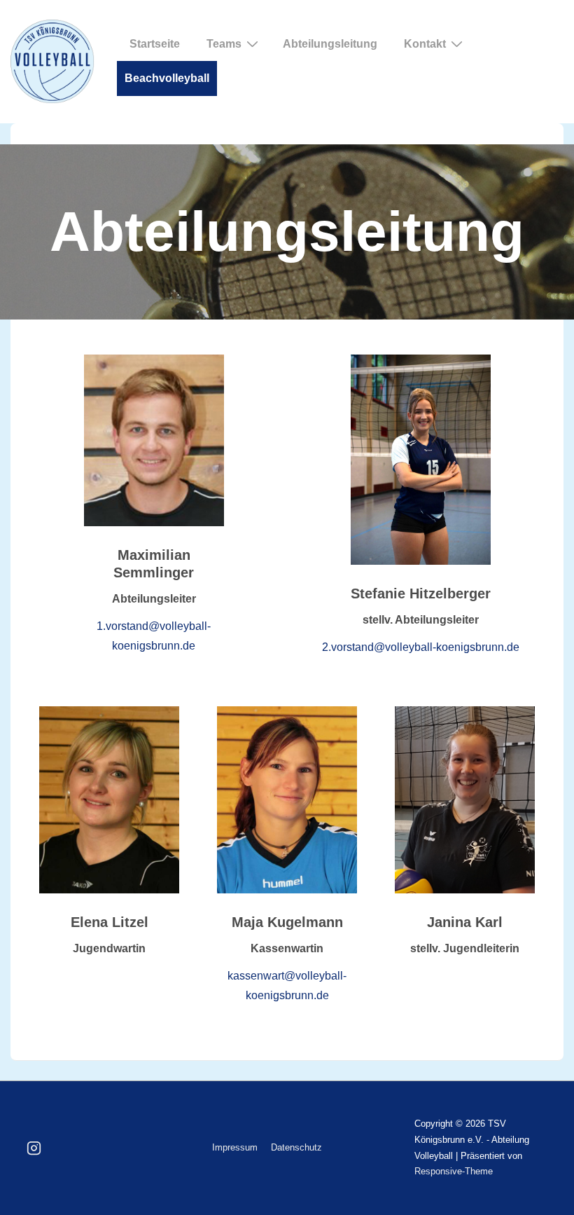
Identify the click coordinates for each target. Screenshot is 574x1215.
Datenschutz (296, 1147)
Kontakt (425, 44)
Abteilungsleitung (330, 44)
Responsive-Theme (453, 1171)
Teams (223, 44)
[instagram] (34, 1148)
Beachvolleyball (167, 78)
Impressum (235, 1147)
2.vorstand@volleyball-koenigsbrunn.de (420, 647)
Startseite (155, 44)
